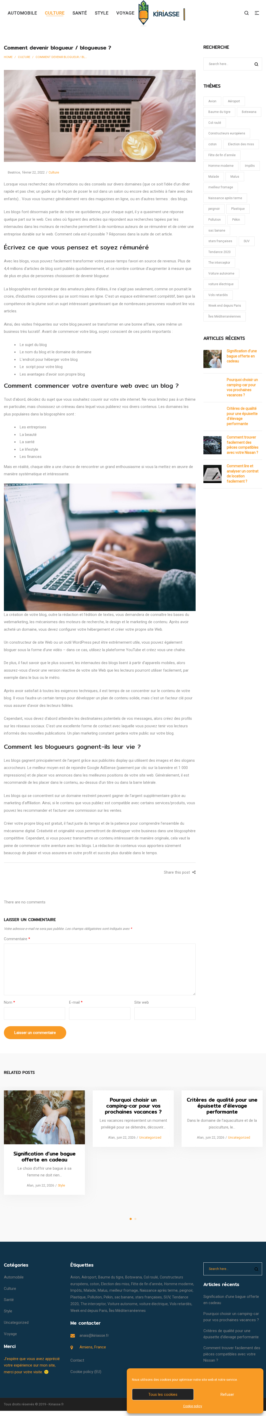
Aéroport (234, 101)
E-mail (76, 1002)
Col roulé (214, 123)
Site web (141, 1002)
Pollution (214, 219)
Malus (234, 176)
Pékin (236, 219)
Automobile (14, 1277)
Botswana (249, 112)
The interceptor (219, 262)
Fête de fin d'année (222, 155)
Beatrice (12, 172)
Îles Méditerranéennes (224, 316)
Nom (9, 1002)
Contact (77, 1360)
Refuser (227, 1394)
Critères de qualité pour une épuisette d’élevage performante (242, 416)
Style (61, 1185)
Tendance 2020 (219, 252)
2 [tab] (135, 1219)
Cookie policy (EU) (85, 1371)
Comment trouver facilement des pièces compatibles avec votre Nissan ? (242, 445)
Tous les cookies (162, 1394)
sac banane (216, 230)
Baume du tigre (219, 112)
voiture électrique (221, 284)
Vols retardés (218, 295)
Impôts (250, 166)
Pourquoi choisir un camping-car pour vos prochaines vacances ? (242, 387)
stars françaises (220, 241)
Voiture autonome (221, 273)
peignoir (214, 209)
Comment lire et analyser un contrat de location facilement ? (242, 473)
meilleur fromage (220, 187)
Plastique (238, 209)
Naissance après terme (225, 198)
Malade (213, 176)
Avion (212, 101)
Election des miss (241, 144)
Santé (9, 1299)
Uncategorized (150, 1137)
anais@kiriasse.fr (94, 1335)
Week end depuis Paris (224, 305)
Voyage (10, 1334)
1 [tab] (131, 1219)
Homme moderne (221, 166)
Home (8, 57)
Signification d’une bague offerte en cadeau (242, 356)
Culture (24, 57)
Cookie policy (192, 1406)
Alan (28, 1185)
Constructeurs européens (226, 133)
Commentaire (17, 939)
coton (212, 144)
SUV (247, 241)
